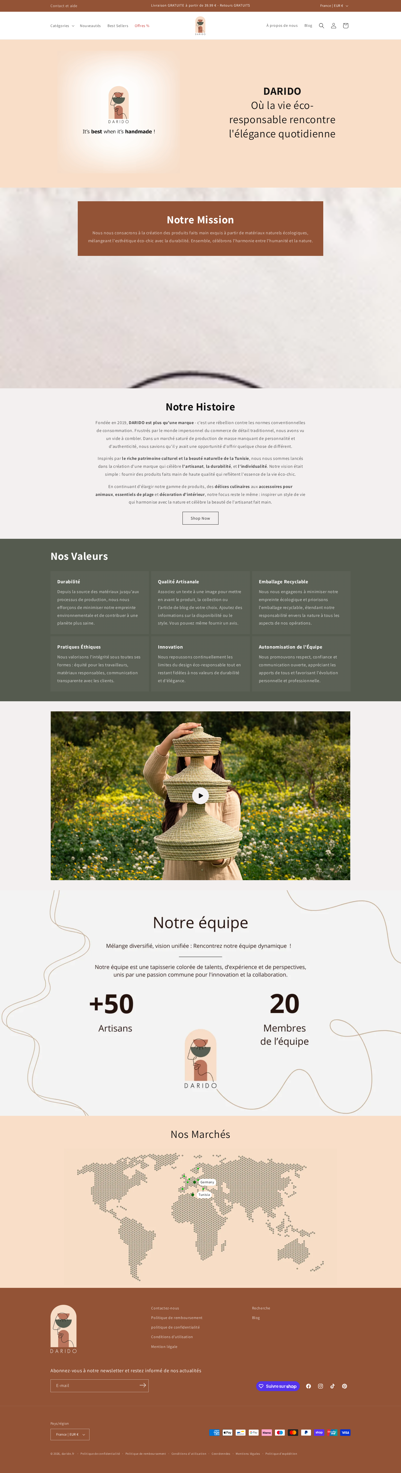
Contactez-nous (165, 1308)
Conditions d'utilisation (172, 1336)
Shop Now (200, 518)
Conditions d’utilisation (189, 1454)
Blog (256, 1317)
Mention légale (164, 1346)
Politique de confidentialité (100, 1454)
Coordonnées (221, 1454)
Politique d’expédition (281, 1454)
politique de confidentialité (175, 1327)
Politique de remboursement (177, 1317)
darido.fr (68, 1454)
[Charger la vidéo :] (200, 795)
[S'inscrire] (143, 1385)
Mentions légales (248, 1454)
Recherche (261, 1308)
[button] (62, 25)
